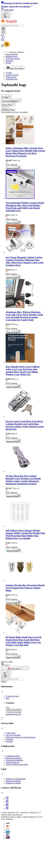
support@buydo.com (13, 714)
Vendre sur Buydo (12, 762)
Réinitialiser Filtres (8, 110)
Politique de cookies (13, 783)
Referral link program (14, 758)
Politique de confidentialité (15, 779)
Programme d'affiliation (14, 760)
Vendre (8, 63)
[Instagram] (7, 799)
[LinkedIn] (7, 805)
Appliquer (5, 107)
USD (4, 13)
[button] (23, 689)
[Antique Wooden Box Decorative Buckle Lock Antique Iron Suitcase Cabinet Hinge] (20, 581)
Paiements (9, 739)
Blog (7, 698)
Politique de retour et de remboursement (20, 737)
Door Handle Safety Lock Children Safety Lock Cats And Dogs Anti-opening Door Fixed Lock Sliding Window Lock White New (23, 370)
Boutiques (9, 61)
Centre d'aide (10, 733)
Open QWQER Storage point (17, 764)
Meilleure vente (11, 56)
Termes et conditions (13, 781)
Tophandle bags (11, 79)
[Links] (2, 718)
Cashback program (13, 756)
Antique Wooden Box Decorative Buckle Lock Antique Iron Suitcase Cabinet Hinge (25, 588)
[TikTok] (7, 802)
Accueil (8, 73)
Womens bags (11, 77)
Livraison (9, 741)
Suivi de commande (13, 735)
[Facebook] (7, 809)
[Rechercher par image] (3, 29)
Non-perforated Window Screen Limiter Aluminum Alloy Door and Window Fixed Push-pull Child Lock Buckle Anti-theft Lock (25, 207)
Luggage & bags (12, 75)
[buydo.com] (9, 23)
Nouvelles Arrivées (13, 59)
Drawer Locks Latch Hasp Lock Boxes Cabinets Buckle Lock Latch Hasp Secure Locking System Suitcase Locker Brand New (25, 425)
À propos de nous (12, 696)
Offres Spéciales (12, 54)
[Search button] (3, 33)
